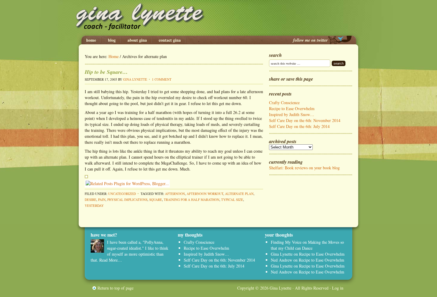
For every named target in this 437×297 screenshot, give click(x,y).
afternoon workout (205, 193)
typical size (232, 199)
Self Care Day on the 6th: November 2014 (304, 120)
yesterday (94, 205)
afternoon (175, 193)
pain (102, 199)
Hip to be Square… (106, 72)
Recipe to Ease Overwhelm (292, 108)
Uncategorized (122, 193)
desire (90, 199)
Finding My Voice (286, 242)
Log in (337, 288)
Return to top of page (115, 288)
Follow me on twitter (310, 40)
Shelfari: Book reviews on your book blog (304, 168)
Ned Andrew (281, 260)
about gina (137, 40)
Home (91, 40)
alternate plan (239, 193)
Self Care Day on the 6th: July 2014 (299, 126)
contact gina (170, 40)
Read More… (110, 260)
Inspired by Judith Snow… (291, 114)
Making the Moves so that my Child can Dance (307, 245)
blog (112, 40)
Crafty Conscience (284, 102)
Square (155, 199)
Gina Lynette (218, 18)
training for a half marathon (191, 199)
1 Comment (162, 79)
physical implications (127, 199)
